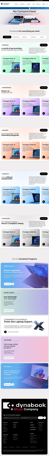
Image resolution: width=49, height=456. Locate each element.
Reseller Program (14, 427)
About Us (15, 436)
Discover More (44, 45)
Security (31, 439)
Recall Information (33, 438)
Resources (15, 439)
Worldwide (32, 429)
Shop (31, 422)
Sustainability (5, 447)
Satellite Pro (5, 424)
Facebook (40, 425)
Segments (5, 434)
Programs (15, 422)
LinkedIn (40, 424)
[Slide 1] (23, 24)
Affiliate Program (14, 425)
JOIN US (40, 417)
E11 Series (5, 431)
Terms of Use (18, 447)
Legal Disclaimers (25, 447)
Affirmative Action (33, 447)
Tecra (4, 425)
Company (15, 434)
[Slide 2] (25, 24)
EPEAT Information (34, 442)
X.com (40, 428)
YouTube (40, 427)
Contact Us (33, 427)
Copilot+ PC (5, 428)
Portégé (4, 427)
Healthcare (5, 439)
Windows (32, 436)
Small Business (4, 441)
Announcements (33, 441)
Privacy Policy (11, 447)
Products (5, 422)
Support (32, 424)
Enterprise (5, 436)
